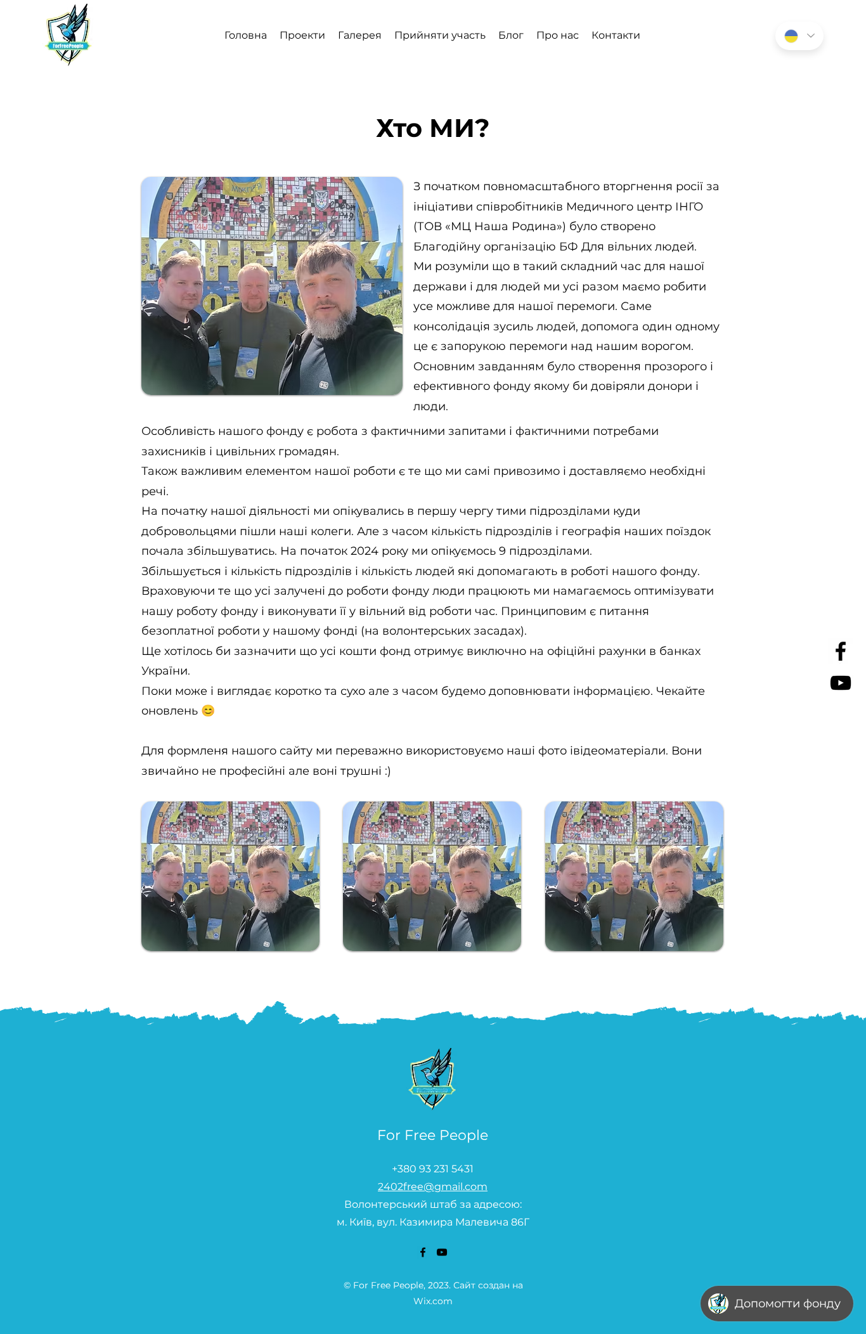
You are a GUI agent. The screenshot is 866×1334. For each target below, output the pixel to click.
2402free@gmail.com (433, 1187)
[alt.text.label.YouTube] (840, 683)
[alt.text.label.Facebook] (840, 651)
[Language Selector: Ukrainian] (799, 36)
